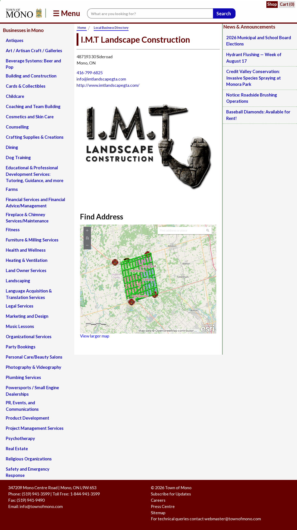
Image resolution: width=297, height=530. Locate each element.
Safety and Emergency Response (27, 472)
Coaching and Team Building (33, 106)
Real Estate (17, 448)
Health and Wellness (26, 250)
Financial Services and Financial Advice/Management (35, 203)
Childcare (15, 96)
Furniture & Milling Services (32, 239)
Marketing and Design (27, 316)
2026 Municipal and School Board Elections (258, 41)
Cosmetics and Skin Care (30, 116)
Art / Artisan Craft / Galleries (34, 50)
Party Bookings (21, 346)
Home (81, 27)
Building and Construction (31, 75)
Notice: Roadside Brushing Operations (251, 98)
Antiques (14, 40)
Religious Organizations (29, 458)
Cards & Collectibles (25, 86)
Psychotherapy (20, 438)
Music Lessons (20, 326)
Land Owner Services (26, 270)
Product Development (27, 418)
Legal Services (19, 305)
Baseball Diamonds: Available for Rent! (258, 115)
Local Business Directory (111, 27)
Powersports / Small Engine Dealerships (32, 391)
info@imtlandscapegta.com (101, 78)
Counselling (17, 126)
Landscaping (18, 280)
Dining (12, 147)
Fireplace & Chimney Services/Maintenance (27, 218)
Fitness (13, 229)
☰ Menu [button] (66, 13)
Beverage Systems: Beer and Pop (33, 64)
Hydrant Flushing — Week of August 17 (253, 58)
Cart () (287, 4)
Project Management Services (35, 428)
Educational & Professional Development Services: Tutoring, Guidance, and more (34, 174)
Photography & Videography (33, 367)
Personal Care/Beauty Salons (34, 357)
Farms (12, 189)
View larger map (94, 335)
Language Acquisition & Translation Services (29, 294)
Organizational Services (29, 336)
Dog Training (18, 157)
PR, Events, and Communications (22, 406)
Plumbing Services (23, 377)
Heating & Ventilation (26, 260)
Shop (272, 4)
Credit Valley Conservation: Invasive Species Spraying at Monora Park (253, 78)
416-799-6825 (90, 72)
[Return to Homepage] (23, 13)
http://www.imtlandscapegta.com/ (108, 85)
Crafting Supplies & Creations (35, 137)
